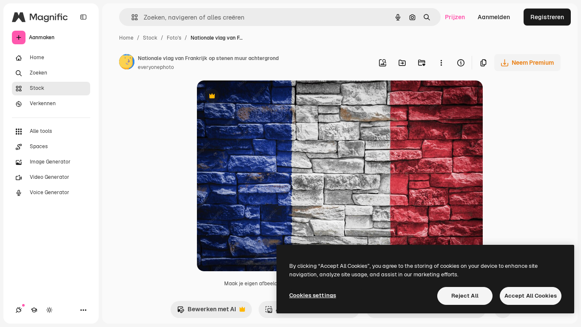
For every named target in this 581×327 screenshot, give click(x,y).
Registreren (547, 17)
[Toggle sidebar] (83, 17)
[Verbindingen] (19, 310)
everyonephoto (156, 67)
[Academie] (34, 310)
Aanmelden (494, 17)
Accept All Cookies (530, 295)
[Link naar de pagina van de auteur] (126, 63)
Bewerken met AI (206, 311)
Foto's (174, 37)
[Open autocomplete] (131, 17)
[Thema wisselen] (49, 310)
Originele (252, 97)
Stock (150, 37)
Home (126, 37)
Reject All (464, 295)
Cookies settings (312, 295)
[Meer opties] (441, 62)
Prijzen (455, 17)
